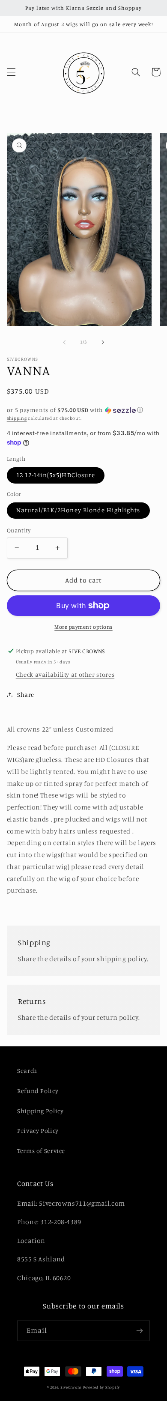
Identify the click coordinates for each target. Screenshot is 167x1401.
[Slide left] (64, 342)
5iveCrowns (71, 1387)
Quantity (18, 530)
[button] (11, 72)
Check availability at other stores (65, 674)
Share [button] (25, 694)
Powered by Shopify (101, 1387)
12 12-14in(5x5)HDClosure (55, 474)
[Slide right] (102, 342)
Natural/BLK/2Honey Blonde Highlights (78, 510)
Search (27, 1070)
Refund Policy (37, 1090)
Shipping (17, 418)
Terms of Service (41, 1150)
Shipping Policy (40, 1110)
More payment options (83, 627)
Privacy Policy (38, 1130)
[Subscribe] (139, 1330)
